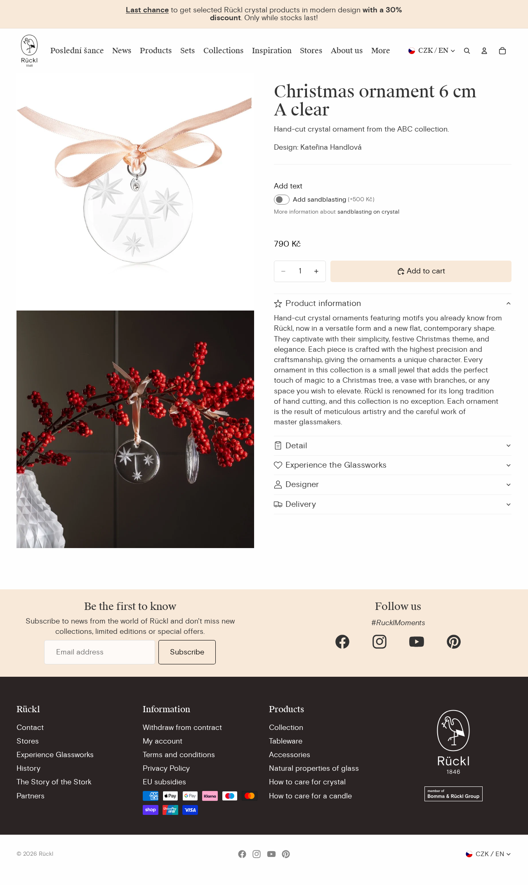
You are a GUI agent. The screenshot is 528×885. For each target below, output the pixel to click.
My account (162, 741)
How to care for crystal (307, 781)
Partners (30, 795)
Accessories (289, 754)
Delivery (300, 504)
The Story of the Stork (54, 781)
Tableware (285, 741)
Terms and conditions (179, 754)
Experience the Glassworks (336, 465)
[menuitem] (380, 50)
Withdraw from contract (182, 727)
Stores (27, 741)
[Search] (467, 51)
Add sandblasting (334, 199)
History (28, 768)
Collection (286, 727)
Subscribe (187, 652)
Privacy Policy (166, 768)
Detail (296, 445)
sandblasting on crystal (368, 211)
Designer (302, 484)
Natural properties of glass (314, 768)
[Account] (484, 51)
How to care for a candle (310, 795)
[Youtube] (416, 641)
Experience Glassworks (55, 754)
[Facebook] (342, 641)
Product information (323, 303)
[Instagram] (379, 641)
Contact (30, 727)
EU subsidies (164, 781)
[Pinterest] (453, 641)
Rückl (46, 853)
